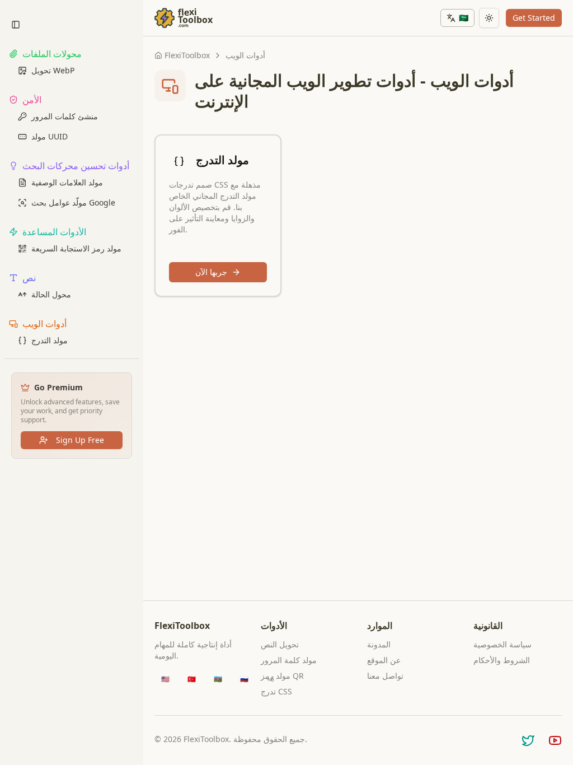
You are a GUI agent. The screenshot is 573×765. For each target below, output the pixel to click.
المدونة (379, 644)
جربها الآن (211, 272)
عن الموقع (384, 660)
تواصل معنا (385, 675)
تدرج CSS (276, 691)
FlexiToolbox (187, 55)
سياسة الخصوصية (502, 644)
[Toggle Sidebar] (143, 382)
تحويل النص (280, 644)
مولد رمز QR (282, 675)
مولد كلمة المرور (289, 660)
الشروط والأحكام (501, 660)
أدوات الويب (245, 55)
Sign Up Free (80, 440)
